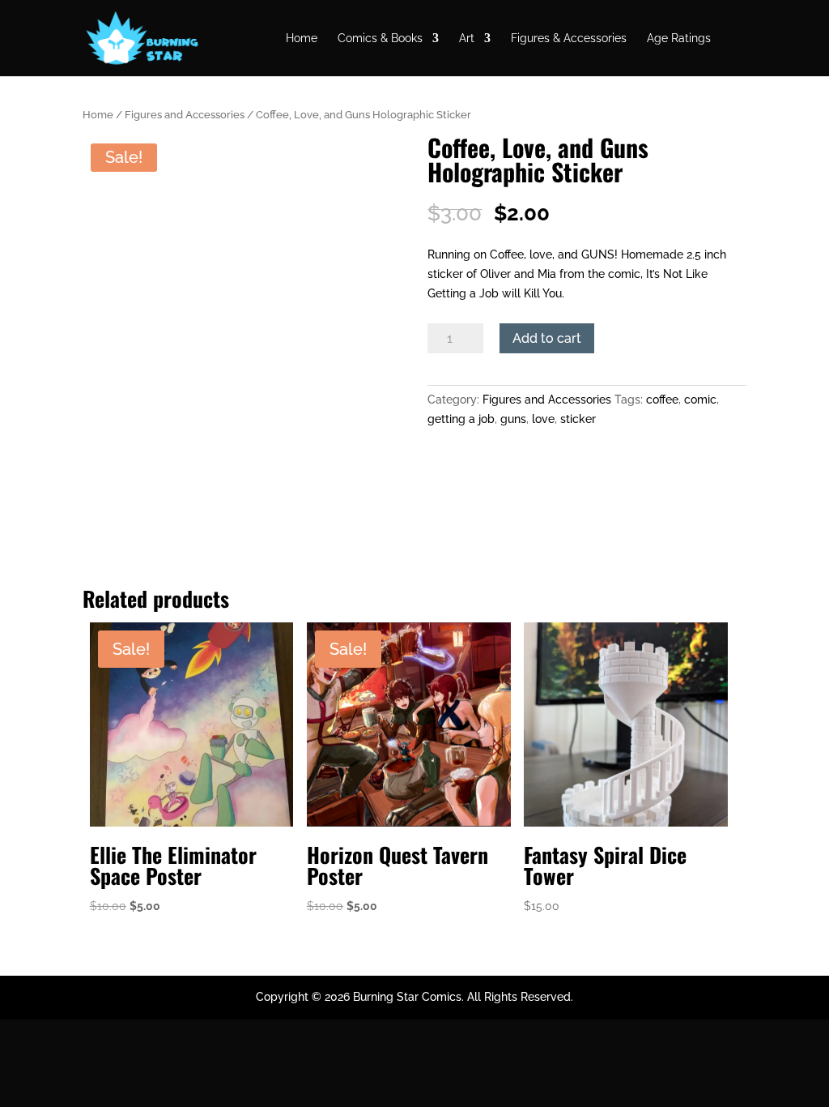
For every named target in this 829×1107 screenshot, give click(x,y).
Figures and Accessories (184, 115)
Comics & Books (380, 38)
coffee (662, 399)
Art (466, 38)
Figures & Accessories (569, 38)
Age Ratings (679, 38)
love (543, 418)
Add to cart (546, 338)
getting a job (461, 418)
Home (301, 38)
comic (700, 399)
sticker (578, 418)
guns (513, 418)
